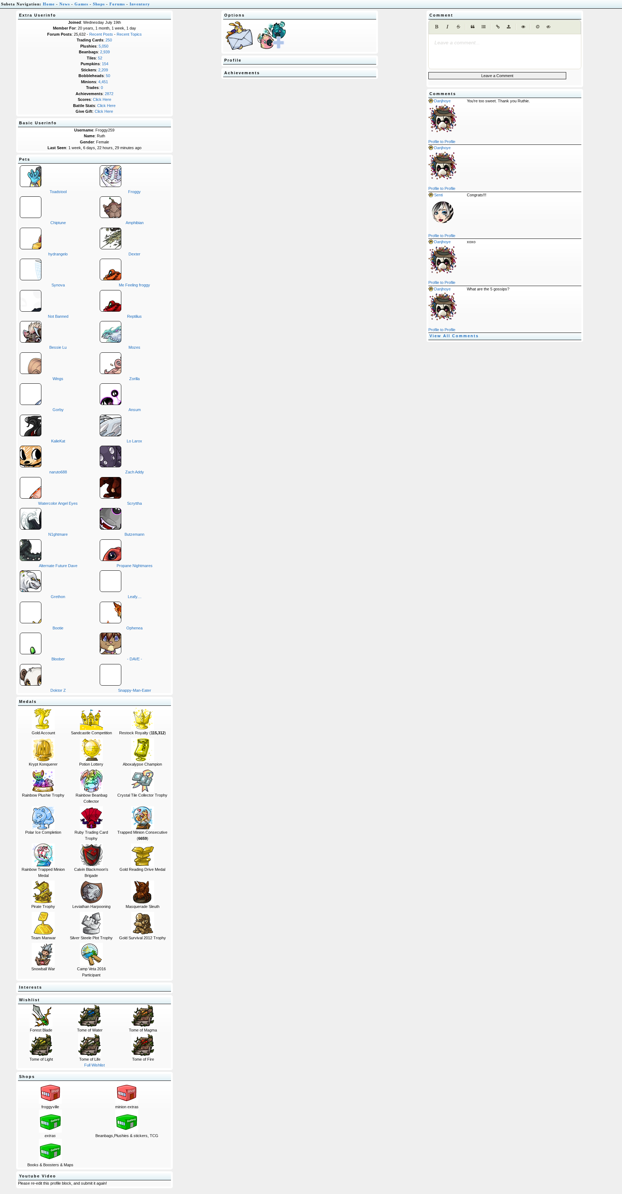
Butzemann (134, 534)
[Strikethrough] (458, 27)
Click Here (102, 99)
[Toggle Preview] (523, 27)
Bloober (58, 659)
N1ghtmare (58, 534)
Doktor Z (58, 690)
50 (108, 75)
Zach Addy (134, 472)
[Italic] (447, 27)
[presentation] (505, 43)
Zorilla (134, 379)
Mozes (134, 347)
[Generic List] (483, 27)
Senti (438, 195)
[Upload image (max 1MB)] (508, 27)
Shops (99, 4)
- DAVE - (134, 659)
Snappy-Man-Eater (134, 690)
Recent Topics (129, 34)
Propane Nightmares (135, 565)
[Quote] (472, 27)
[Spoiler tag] (548, 27)
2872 (109, 94)
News (64, 4)
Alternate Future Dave (58, 565)
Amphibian (135, 222)
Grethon (58, 596)
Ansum (135, 409)
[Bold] (436, 27)
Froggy (134, 192)
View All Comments (454, 336)
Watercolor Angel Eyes (58, 503)
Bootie (58, 628)
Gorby (58, 409)
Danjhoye (442, 101)
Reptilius (134, 316)
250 (108, 40)
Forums (117, 4)
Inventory (140, 4)
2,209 (103, 70)
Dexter (134, 254)
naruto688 (58, 472)
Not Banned (58, 316)
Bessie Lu (58, 347)
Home (49, 4)
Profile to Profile (441, 141)
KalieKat (58, 441)
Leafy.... (134, 596)
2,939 (105, 52)
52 (100, 58)
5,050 (103, 46)
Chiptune (58, 222)
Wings (58, 379)
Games (81, 4)
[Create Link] (497, 27)
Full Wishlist (94, 1065)
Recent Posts (101, 34)
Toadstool (58, 192)
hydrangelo (58, 254)
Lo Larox (134, 441)
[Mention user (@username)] (537, 27)
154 (105, 64)
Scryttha (134, 503)
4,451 (103, 82)
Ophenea (134, 628)
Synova (58, 285)
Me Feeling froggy (134, 285)
